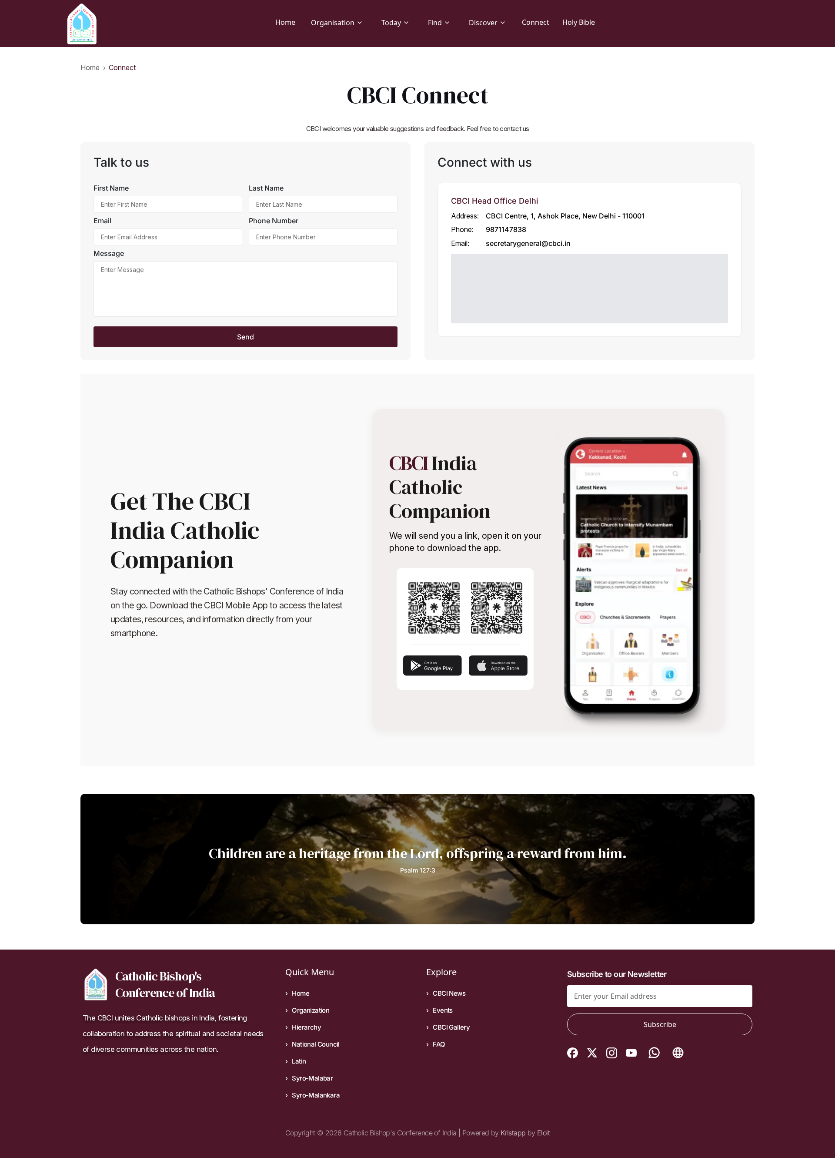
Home (285, 22)
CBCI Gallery (451, 1027)
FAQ (439, 1044)
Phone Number (273, 220)
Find (435, 22)
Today (391, 22)
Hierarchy (306, 1027)
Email (102, 220)
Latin (299, 1061)
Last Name (266, 188)
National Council (315, 1044)
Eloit (543, 1132)
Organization (310, 1010)
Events (442, 1010)
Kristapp (513, 1132)
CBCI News (449, 993)
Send (245, 336)
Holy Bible (578, 22)
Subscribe (660, 1024)
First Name (111, 188)
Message (109, 253)
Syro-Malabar (312, 1078)
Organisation (332, 22)
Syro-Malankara (316, 1095)
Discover (483, 22)
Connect (535, 22)
